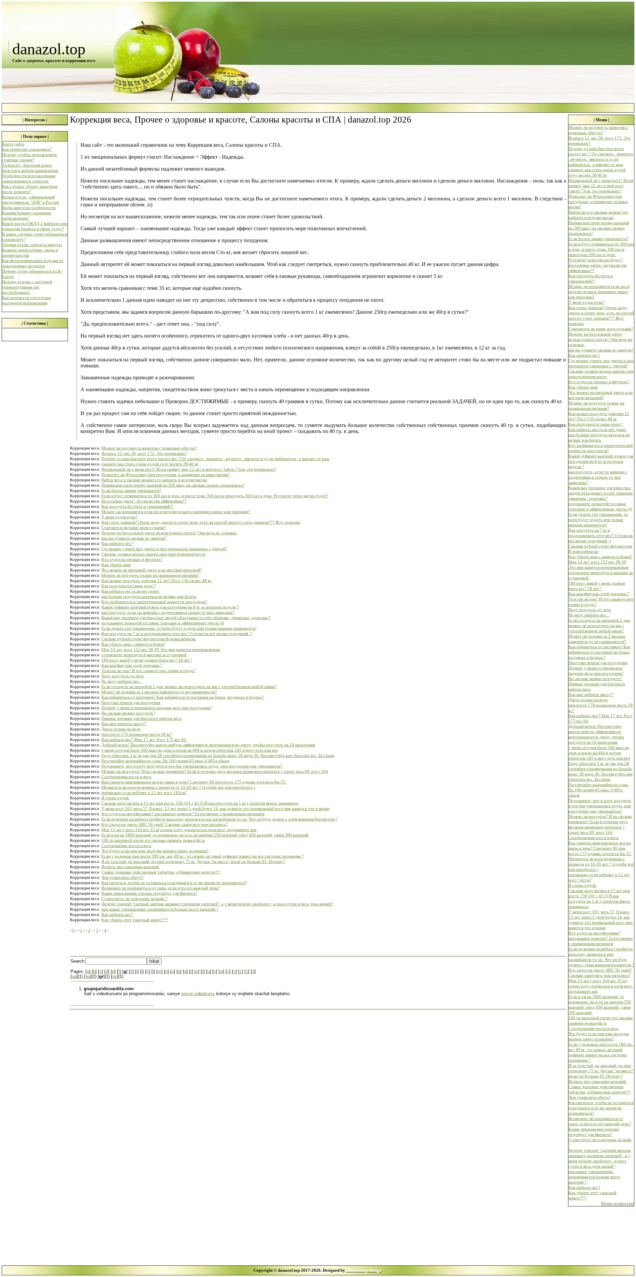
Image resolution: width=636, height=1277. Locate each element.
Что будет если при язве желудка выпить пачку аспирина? (155, 850)
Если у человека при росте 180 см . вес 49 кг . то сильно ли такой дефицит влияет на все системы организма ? (202, 856)
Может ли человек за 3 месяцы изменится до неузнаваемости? (159, 691)
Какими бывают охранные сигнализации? (26, 215)
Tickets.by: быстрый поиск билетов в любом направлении (30, 168)
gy (114, 976)
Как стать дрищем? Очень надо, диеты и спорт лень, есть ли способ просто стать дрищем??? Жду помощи (200, 522)
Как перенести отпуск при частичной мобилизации (26, 300)
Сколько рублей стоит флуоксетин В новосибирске (148, 638)
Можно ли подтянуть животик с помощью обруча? (149, 448)
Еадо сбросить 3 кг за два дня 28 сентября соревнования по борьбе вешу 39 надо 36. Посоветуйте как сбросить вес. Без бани (218, 755)
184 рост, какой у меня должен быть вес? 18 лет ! (146, 660)
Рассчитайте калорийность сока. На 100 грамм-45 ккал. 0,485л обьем (165, 760)
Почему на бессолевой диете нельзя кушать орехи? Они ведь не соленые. (169, 532)
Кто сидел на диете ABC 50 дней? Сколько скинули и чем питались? (164, 824)
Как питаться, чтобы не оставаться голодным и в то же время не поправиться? (174, 882)
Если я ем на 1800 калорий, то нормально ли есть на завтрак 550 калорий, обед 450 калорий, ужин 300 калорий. (205, 834)
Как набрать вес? (117, 543)
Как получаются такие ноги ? (128, 585)
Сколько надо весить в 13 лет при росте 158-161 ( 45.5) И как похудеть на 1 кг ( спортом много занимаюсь (199, 803)
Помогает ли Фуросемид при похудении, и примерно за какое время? (165, 474)
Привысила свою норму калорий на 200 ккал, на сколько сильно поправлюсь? (173, 485)
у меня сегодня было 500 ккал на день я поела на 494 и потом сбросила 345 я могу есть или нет (189, 750)
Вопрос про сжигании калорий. (130, 866)
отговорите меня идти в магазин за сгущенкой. (144, 654)
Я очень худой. (115, 797)
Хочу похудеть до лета (122, 675)
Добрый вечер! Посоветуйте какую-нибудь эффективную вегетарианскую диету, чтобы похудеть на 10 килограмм (208, 744)
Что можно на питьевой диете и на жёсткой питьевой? (151, 569)
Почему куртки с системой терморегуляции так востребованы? (27, 287)
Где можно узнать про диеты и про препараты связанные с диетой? (164, 548)
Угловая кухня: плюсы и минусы (32, 244)
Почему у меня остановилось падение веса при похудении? (156, 707)
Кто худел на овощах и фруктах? (132, 559)
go (87, 976)
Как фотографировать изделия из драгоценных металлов (32, 263)
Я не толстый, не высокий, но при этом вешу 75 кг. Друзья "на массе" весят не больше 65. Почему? (193, 861)
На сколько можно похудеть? (128, 713)
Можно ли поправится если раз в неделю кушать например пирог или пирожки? (175, 511)
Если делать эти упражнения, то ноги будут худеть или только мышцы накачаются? (179, 628)
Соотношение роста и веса (126, 845)
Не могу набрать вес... (121, 681)
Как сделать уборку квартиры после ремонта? (30, 189)
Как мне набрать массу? (123, 723)
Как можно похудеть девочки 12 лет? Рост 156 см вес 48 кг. (156, 580)
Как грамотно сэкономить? (27, 149)
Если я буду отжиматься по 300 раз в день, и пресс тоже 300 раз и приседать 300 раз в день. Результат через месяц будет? (214, 495)
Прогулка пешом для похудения (130, 702)
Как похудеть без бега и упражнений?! (137, 506)
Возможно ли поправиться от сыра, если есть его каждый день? (160, 887)
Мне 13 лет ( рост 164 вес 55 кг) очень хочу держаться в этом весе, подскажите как (178, 829)
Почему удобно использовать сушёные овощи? (29, 157)
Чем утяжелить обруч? (122, 877)
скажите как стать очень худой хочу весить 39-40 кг (149, 463)
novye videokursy (198, 993)
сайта (19, 143)
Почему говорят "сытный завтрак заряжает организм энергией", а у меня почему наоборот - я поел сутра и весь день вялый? (217, 903)
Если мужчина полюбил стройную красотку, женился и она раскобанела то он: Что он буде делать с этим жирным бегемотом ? (219, 819)
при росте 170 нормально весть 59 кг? (136, 734)
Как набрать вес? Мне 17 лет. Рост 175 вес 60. (144, 739)
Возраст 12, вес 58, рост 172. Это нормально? (144, 453)
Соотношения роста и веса (126, 776)
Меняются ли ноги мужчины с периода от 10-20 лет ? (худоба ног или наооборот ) (178, 787)
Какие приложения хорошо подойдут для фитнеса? (149, 893)
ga (74, 976)
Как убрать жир (116, 564)
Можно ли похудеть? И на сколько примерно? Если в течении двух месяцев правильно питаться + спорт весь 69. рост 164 (214, 771)
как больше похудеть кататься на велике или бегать (148, 596)
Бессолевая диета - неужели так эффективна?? (143, 501)
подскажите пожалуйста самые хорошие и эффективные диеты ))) (162, 622)
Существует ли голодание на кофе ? (134, 898)
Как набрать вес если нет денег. (130, 591)
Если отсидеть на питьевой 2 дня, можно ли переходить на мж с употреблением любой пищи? (189, 686)
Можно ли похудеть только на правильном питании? (150, 575)
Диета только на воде (121, 728)
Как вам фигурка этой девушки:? (131, 665)
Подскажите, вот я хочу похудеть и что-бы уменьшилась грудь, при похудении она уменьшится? (191, 766)
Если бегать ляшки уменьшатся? (131, 490)
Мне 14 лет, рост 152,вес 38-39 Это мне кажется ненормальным (160, 649)
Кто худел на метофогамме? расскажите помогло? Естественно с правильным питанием (182, 813)
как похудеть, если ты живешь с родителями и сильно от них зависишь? (168, 612)
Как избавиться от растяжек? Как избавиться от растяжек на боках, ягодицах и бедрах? (182, 697)
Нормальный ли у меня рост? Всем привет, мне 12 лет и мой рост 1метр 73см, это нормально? (188, 469)
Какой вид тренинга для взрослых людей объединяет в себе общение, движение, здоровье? (185, 617)
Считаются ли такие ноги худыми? (133, 527)
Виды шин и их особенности (29, 207)
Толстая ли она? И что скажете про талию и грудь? (148, 670)
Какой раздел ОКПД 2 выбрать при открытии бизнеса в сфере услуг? (34, 226)
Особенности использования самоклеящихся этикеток (28, 178)
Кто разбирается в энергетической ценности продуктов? (154, 601)
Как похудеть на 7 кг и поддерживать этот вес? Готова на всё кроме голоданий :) (176, 633)
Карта (7, 143)
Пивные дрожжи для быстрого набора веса (141, 718)
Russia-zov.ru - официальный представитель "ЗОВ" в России (30, 199)
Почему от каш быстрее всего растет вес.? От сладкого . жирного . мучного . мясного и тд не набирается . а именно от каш (215, 458)
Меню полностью (617, 1203)
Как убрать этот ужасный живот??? (134, 919)
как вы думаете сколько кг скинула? (134, 538)
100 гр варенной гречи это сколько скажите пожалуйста (153, 840)
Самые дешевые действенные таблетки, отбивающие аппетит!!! (160, 872)
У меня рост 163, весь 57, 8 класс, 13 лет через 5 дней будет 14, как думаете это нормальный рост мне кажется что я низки (215, 808)
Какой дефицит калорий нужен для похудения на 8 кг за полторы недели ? (170, 607)
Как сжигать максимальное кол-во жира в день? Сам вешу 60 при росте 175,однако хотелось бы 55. (193, 781)
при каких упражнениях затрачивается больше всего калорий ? (159, 909)
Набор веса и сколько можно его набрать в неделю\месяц (154, 479)
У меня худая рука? (119, 516)
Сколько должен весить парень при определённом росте (153, 554)
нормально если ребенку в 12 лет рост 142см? (144, 792)
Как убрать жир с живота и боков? (133, 644)
